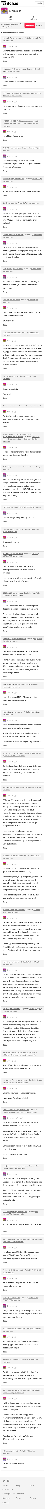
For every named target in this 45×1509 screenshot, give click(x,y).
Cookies (5, 1502)
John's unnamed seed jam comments (16, 1052)
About (5, 1486)
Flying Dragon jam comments (13, 235)
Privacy (33, 1498)
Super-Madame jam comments (14, 684)
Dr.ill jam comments (10, 203)
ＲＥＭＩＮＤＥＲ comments (13, 753)
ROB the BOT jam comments (13, 554)
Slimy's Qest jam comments (12, 712)
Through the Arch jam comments (14, 69)
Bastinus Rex (37, 753)
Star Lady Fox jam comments (13, 38)
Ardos (30, 962)
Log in (39, 3)
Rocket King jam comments (12, 467)
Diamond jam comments (11, 300)
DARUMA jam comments (12, 332)
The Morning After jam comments (15, 1212)
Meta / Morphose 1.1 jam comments (16, 1110)
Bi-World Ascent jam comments (14, 910)
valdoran (6, 1112)
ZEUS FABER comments (11, 1298)
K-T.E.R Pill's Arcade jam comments (15, 93)
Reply (5, 61)
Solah (39, 1080)
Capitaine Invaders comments (13, 529)
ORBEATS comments (10, 507)
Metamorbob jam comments (13, 1328)
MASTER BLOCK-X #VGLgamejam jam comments (20, 121)
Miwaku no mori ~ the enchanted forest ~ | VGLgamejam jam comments (21, 439)
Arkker (5, 1055)
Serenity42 (33, 1009)
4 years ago (12, 46)
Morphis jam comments (11, 962)
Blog (32, 1486)
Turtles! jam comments (11, 376)
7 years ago (12, 562)
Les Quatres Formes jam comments (15, 1080)
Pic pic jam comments (10, 406)
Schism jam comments (10, 1451)
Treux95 (35, 554)
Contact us (7, 1489)
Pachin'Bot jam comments (12, 148)
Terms (18, 1498)
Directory (6, 1498)
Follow (31, 25)
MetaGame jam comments (12, 787)
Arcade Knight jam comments (13, 179)
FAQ (18, 1486)
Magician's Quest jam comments (14, 639)
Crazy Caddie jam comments (13, 269)
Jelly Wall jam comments (11, 1009)
